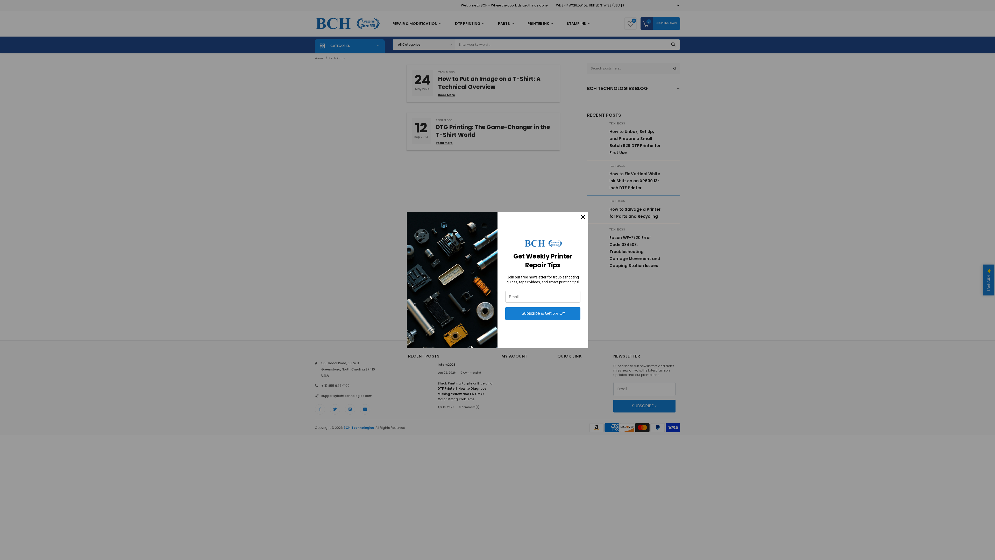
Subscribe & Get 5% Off (543, 313)
